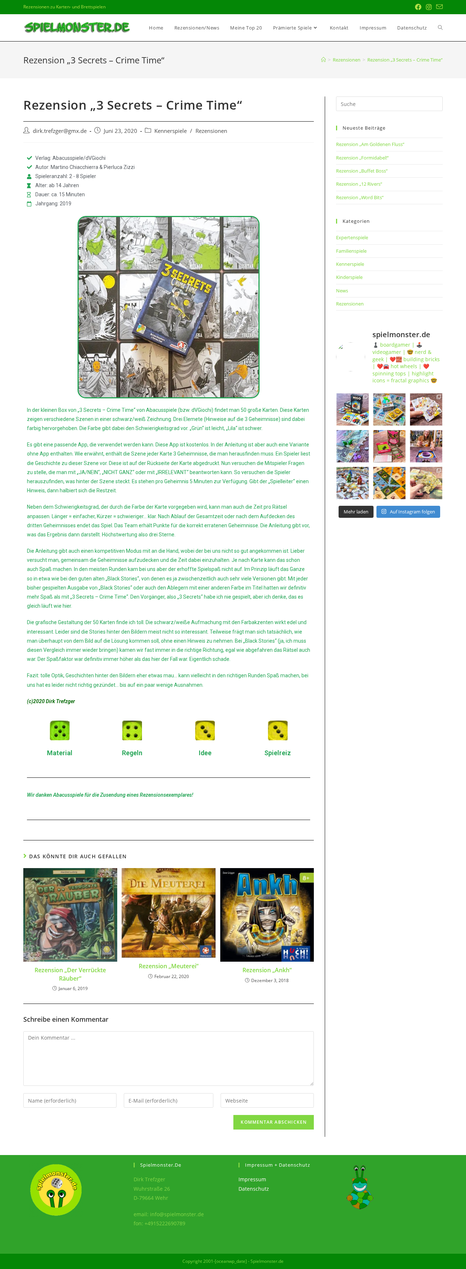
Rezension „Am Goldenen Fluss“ (370, 144)
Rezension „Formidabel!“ (362, 157)
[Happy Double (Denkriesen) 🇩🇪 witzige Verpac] (389, 446)
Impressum (252, 1179)
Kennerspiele (170, 130)
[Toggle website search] (440, 27)
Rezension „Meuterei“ (168, 966)
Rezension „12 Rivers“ (359, 184)
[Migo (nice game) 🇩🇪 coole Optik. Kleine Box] (352, 409)
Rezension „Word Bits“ (360, 197)
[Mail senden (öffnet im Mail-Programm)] (438, 7)
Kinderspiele (349, 277)
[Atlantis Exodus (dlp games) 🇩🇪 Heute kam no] (352, 483)
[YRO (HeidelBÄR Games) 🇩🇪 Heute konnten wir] (426, 409)
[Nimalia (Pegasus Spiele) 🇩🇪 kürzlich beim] (389, 483)
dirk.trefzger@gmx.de (60, 130)
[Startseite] (323, 59)
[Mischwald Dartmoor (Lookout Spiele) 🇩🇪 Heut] (426, 483)
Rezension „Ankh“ (267, 970)
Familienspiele (351, 251)
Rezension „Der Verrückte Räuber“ (70, 974)
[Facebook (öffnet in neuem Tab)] (418, 7)
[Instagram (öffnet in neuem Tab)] (429, 7)
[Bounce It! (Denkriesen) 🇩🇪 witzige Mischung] (426, 446)
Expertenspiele (352, 237)
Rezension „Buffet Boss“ (362, 171)
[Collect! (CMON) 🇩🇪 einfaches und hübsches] (389, 409)
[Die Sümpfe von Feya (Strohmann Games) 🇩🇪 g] (352, 446)
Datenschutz (253, 1188)
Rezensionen (211, 130)
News (342, 290)
